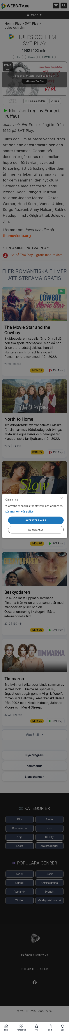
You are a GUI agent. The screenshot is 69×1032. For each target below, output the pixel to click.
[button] (35, 520)
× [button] (61, 498)
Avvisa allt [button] (35, 529)
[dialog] (34, 516)
